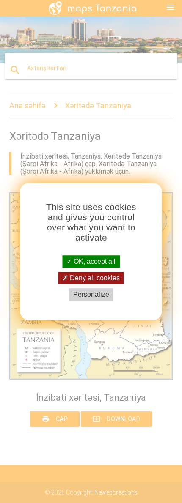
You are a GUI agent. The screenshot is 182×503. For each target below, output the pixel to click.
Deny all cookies (94, 278)
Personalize (91, 294)
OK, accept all (94, 261)
